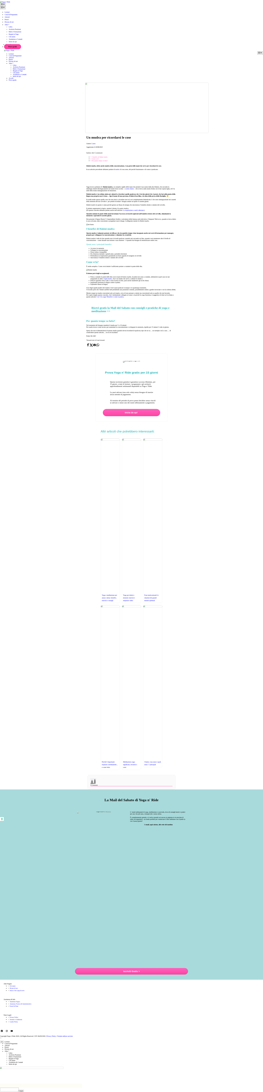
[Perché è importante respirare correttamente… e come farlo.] (110, 607)
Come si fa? (95, 159)
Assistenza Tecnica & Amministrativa (20, 1004)
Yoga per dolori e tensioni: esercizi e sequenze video (129, 597)
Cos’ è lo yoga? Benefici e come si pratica (110, 297)
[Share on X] (91, 346)
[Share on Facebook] (88, 346)
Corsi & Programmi (11, 14)
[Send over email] (94, 346)
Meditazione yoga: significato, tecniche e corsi (130, 764)
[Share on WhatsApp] (97, 346)
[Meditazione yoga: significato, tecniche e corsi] (131, 607)
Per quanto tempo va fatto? (100, 161)
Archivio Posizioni (15, 29)
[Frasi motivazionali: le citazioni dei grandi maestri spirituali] (152, 440)
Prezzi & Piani (14, 1006)
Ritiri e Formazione (15, 32)
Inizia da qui (13, 42)
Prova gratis (12, 47)
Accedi (11, 78)
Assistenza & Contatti (16, 1062)
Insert (21, 1091)
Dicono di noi (9, 22)
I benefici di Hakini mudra (99, 157)
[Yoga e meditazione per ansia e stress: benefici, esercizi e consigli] (110, 440)
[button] (1, 1038)
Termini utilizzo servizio (65, 1036)
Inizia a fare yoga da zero (17, 990)
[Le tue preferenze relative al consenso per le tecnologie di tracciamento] (2, 819)
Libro (10, 27)
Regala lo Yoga (14, 34)
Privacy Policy (14, 1017)
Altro (6, 25)
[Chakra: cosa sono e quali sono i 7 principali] (152, 607)
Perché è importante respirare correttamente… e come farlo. (110, 764)
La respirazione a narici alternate (133, 210)
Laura (93, 143)
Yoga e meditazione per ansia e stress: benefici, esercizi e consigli (109, 597)
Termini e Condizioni (16, 1019)
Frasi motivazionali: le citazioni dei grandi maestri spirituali (151, 597)
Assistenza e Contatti (15, 39)
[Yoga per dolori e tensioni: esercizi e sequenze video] (131, 440)
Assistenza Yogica (15, 1001)
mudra (117, 169)
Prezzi (7, 19)
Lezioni (7, 12)
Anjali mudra (107, 279)
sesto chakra (130, 189)
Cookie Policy (14, 1022)
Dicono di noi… (14, 988)
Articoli (7, 17)
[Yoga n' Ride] (9, 50)
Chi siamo (12, 37)
